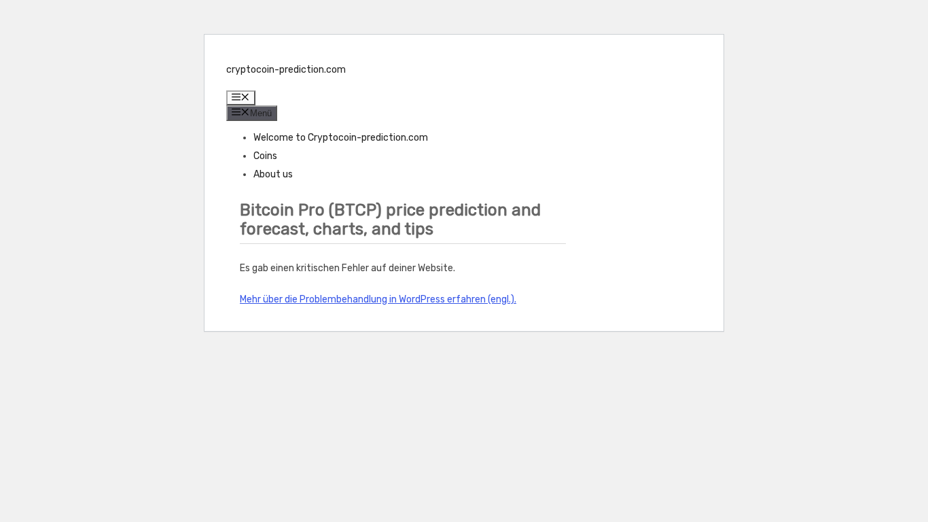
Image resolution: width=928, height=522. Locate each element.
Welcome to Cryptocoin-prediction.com (340, 137)
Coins (265, 156)
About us (273, 174)
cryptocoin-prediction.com (286, 69)
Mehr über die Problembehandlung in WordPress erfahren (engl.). (378, 299)
